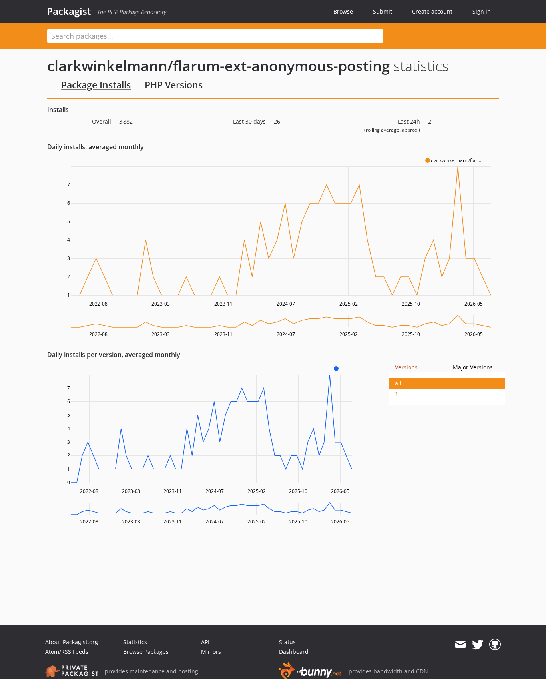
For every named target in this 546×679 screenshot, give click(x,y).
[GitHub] (495, 644)
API (205, 642)
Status (287, 642)
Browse (343, 11)
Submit (382, 11)
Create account (432, 11)
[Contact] (460, 644)
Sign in (481, 11)
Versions (406, 367)
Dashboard (294, 651)
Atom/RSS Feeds (66, 651)
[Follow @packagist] (478, 644)
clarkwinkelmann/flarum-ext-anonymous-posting (218, 66)
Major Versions (473, 367)
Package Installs (96, 84)
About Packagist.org (71, 642)
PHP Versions (174, 84)
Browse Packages (146, 651)
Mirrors (211, 651)
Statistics (135, 642)
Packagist (69, 11)
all (398, 383)
